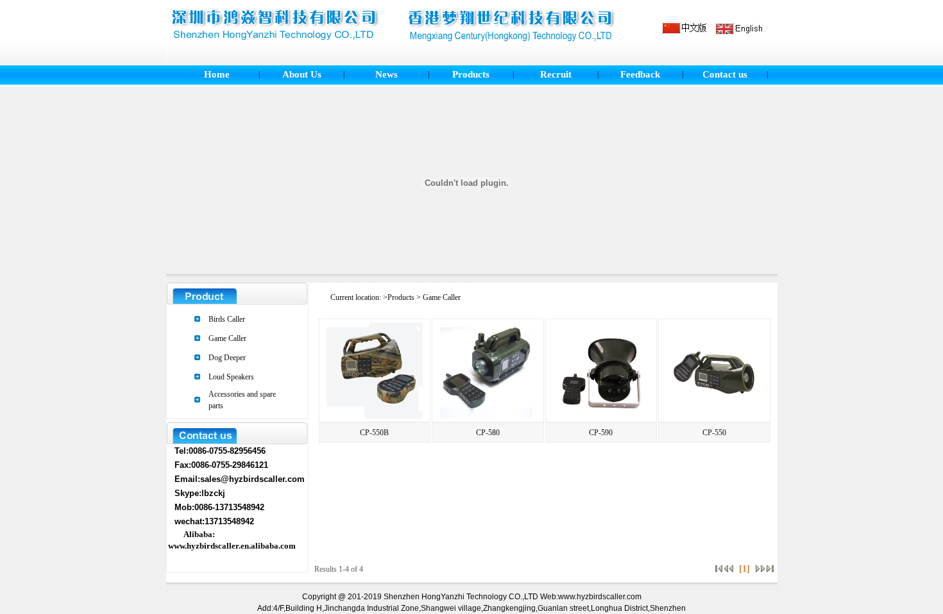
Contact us (724, 74)
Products (470, 74)
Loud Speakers (231, 376)
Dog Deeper (227, 357)
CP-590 (601, 432)
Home (217, 74)
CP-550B (374, 432)
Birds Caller (226, 319)
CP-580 (488, 432)
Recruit (556, 74)
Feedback (640, 74)
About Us (301, 74)
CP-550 (714, 432)
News (386, 74)
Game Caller (227, 338)
